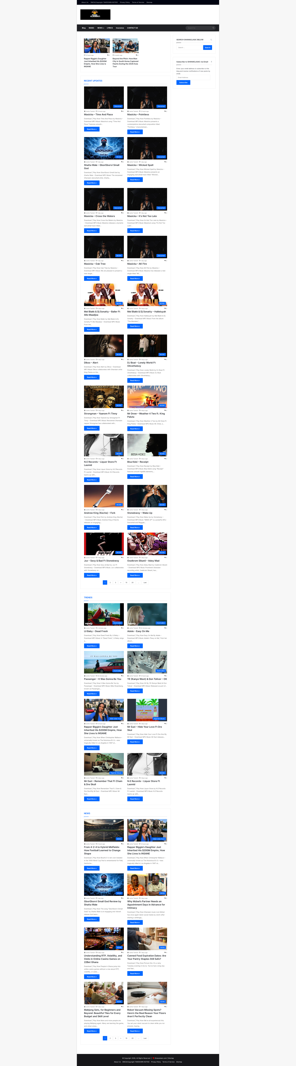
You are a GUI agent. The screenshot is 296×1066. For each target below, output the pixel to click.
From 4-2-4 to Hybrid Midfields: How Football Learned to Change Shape (102, 850)
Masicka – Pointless (138, 114)
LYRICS (110, 28)
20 (132, 582)
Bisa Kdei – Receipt (137, 461)
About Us (85, 2)
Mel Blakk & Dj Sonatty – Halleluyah (146, 311)
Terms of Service (138, 2)
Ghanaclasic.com (161, 1058)
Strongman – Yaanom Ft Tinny (100, 413)
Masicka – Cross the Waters (99, 216)
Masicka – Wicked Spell (140, 165)
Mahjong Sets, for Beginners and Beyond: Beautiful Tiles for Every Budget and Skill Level (102, 1013)
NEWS (99, 28)
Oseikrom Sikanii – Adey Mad (143, 560)
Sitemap (149, 2)
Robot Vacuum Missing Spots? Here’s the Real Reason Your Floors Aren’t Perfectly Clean (146, 1013)
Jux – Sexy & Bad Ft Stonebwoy (101, 560)
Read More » (92, 129)
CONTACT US (132, 28)
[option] (97, 53)
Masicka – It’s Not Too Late (142, 216)
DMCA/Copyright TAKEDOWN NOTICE (104, 2)
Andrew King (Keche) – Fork (99, 513)
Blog (84, 28)
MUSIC (91, 28)
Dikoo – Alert (91, 362)
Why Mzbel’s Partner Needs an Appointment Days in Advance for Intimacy (146, 904)
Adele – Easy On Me (138, 631)
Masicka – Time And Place (98, 114)
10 (126, 582)
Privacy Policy (125, 2)
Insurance (120, 28)
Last (145, 582)
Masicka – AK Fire (137, 263)
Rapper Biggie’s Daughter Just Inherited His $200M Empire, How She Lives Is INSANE (103, 730)
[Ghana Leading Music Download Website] (95, 14)
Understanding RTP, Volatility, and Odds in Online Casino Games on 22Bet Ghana (103, 959)
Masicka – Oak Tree (95, 263)
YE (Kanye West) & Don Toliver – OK (147, 679)
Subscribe (183, 82)
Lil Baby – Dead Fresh (96, 631)
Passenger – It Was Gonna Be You (102, 679)
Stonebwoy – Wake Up (139, 513)
